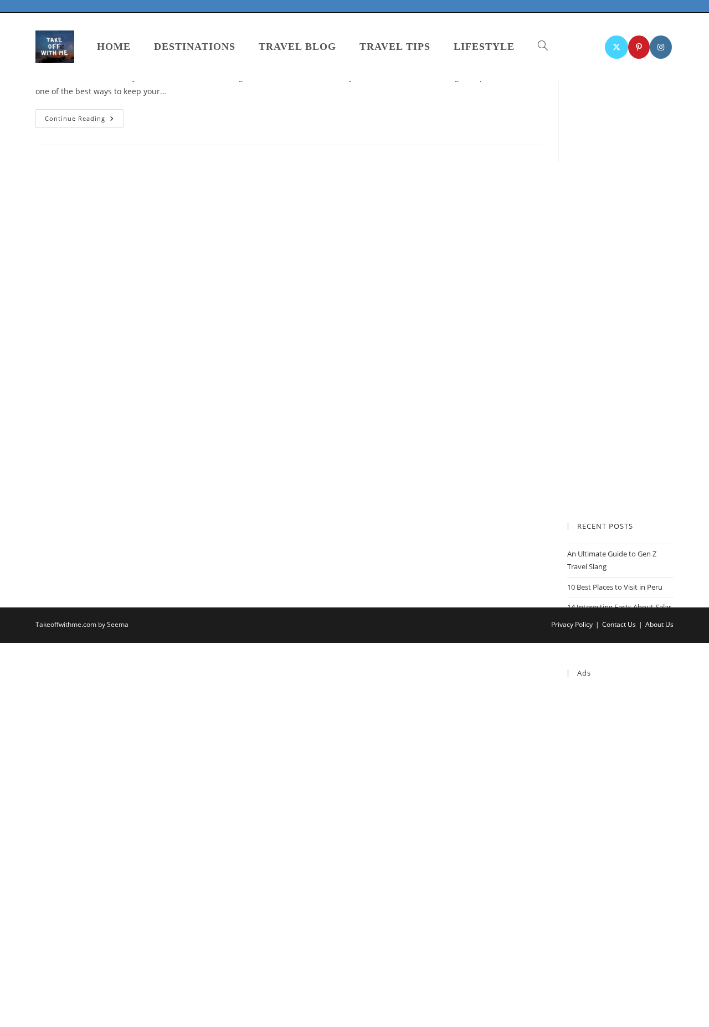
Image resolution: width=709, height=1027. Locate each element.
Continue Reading (84, 120)
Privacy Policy (572, 624)
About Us (659, 624)
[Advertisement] (620, 857)
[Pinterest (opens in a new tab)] (639, 47)
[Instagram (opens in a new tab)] (661, 47)
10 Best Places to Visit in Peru (614, 587)
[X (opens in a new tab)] (616, 47)
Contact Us (619, 624)
